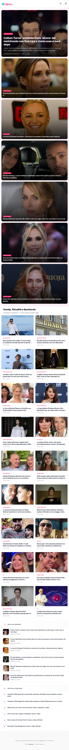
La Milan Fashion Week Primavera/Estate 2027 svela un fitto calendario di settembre (51, 376)
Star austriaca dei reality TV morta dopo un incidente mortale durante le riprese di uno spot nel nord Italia (17, 342)
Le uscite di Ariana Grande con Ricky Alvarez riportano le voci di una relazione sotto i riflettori (17, 512)
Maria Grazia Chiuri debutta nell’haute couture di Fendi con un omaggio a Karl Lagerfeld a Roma (50, 512)
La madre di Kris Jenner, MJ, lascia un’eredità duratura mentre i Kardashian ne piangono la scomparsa (51, 444)
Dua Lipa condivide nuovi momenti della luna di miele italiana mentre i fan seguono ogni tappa (51, 579)
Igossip (31, 744)
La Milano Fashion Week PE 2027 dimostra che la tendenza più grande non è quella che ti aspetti (17, 613)
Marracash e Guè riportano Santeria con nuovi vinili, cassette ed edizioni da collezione (51, 546)
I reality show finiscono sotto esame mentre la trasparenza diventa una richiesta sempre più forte (49, 613)
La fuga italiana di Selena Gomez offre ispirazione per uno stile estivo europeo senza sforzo (51, 410)
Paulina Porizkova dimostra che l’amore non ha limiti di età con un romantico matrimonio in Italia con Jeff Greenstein (17, 478)
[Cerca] (61, 3)
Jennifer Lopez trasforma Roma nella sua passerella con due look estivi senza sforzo (17, 376)
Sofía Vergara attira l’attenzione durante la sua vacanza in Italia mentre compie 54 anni (51, 478)
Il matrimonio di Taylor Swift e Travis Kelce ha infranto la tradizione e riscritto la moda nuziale (17, 546)
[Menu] (66, 3)
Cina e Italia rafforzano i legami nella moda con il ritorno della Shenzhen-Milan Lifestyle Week (17, 444)
